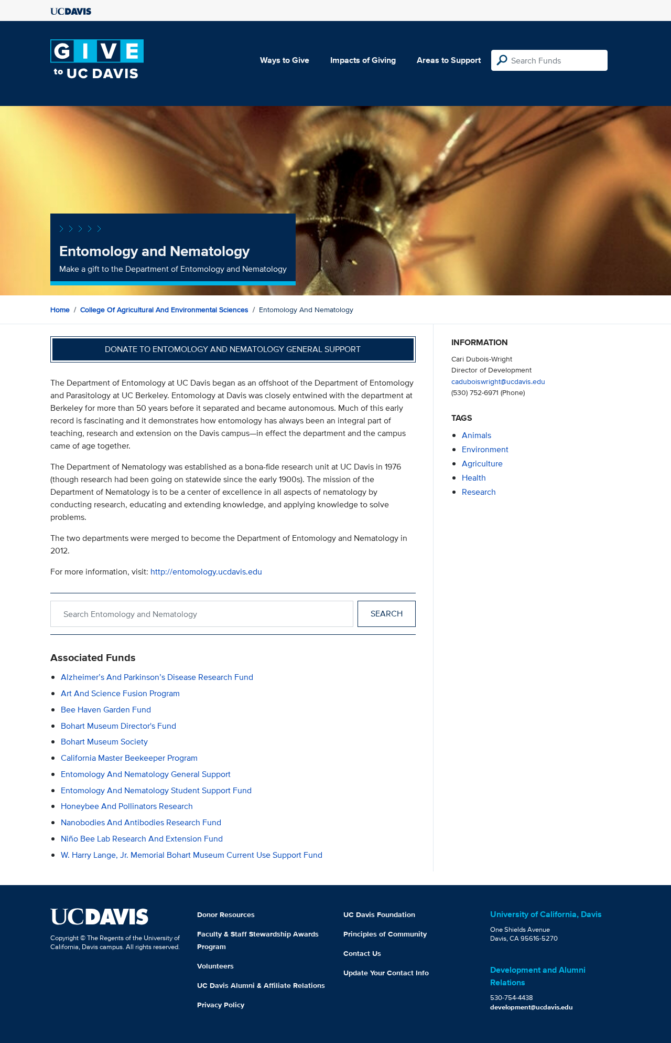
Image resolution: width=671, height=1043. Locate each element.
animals (476, 435)
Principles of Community (385, 934)
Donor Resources (226, 914)
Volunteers (215, 966)
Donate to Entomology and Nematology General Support (233, 349)
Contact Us (362, 953)
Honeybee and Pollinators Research (127, 806)
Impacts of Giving (363, 60)
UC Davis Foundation (379, 914)
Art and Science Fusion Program (120, 693)
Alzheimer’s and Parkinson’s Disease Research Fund (157, 677)
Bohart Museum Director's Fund (118, 726)
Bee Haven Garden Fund (106, 710)
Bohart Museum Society (104, 742)
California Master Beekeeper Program (129, 758)
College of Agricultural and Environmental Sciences (164, 309)
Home (60, 309)
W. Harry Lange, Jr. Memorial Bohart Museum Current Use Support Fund (191, 855)
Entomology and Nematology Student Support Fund (156, 790)
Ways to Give (284, 60)
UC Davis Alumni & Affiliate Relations (261, 985)
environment (485, 449)
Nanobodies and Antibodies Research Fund (141, 822)
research (479, 492)
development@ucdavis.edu (531, 1007)
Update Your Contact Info (386, 972)
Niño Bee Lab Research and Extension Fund (142, 839)
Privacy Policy (220, 1004)
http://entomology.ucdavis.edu (206, 572)
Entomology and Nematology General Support (146, 774)
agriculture (482, 463)
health (474, 478)
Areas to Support (449, 60)
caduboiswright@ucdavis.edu (498, 381)
